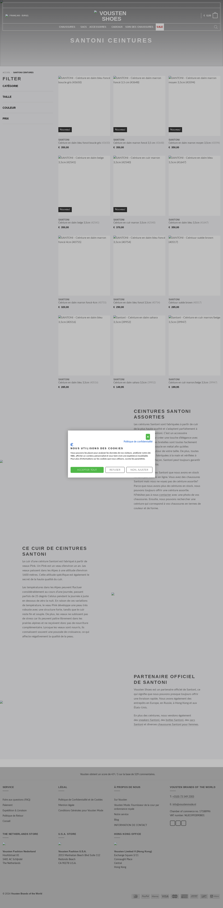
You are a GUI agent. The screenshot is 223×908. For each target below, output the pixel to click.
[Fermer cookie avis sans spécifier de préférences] (148, 437)
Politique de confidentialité (138, 442)
